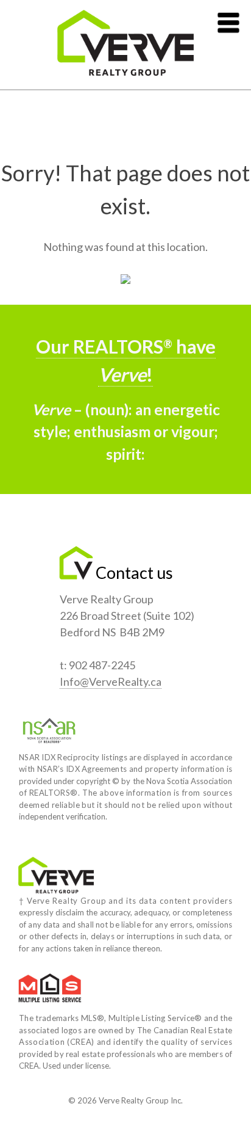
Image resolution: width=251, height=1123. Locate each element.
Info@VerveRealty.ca (110, 681)
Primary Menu (228, 22)
